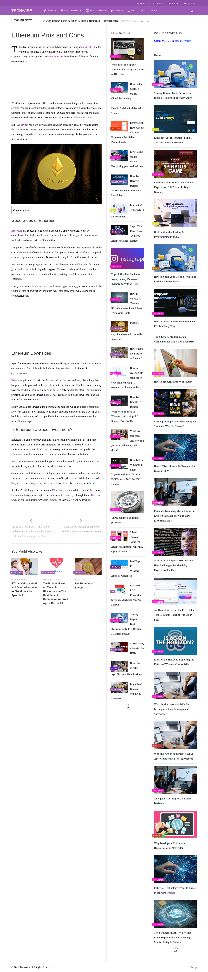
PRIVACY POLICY (156, 3)
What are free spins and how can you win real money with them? (127, 440)
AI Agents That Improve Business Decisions (172, 801)
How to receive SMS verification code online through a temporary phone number (127, 377)
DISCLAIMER (174, 3)
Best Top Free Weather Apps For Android (125, 568)
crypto (24, 124)
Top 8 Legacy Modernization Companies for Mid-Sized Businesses (174, 339)
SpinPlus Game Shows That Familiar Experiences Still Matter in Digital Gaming (174, 187)
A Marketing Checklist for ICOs (137, 648)
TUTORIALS (150, 10)
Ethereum (53, 56)
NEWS (49, 10)
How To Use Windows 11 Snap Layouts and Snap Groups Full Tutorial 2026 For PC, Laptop (127, 472)
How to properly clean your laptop (173, 381)
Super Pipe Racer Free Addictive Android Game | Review (126, 233)
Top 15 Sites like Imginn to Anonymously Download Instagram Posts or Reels (125, 279)
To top (193, 967)
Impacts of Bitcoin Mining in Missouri (126, 691)
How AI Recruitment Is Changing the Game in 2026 (174, 468)
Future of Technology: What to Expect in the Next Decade (175, 890)
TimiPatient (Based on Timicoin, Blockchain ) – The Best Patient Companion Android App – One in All (55, 593)
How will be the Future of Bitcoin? (136, 353)
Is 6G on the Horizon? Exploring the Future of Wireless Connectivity (174, 662)
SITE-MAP (140, 3)
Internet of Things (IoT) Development (127, 210)
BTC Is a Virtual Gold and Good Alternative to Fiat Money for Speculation (24, 589)
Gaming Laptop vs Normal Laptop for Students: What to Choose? (175, 424)
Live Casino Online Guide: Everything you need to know (127, 159)
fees (48, 394)
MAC (133, 10)
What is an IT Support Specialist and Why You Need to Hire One (127, 69)
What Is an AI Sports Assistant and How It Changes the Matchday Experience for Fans (173, 565)
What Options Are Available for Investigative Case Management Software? (171, 709)
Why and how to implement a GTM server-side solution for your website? (174, 756)
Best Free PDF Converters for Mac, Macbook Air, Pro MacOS (126, 594)
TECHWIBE (21, 10)
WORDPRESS (71, 10)
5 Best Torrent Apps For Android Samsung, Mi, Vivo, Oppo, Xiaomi (127, 541)
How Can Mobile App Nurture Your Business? (127, 668)
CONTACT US (189, 3)
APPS (117, 10)
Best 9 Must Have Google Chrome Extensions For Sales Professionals (127, 132)
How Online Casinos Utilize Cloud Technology (127, 91)
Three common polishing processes (125, 520)
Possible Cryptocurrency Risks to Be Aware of (126, 331)
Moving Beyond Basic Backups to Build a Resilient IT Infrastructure (173, 95)
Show (26, 210)
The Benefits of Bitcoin (84, 585)
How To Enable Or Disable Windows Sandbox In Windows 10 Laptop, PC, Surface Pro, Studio (126, 409)
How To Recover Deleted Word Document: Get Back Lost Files (126, 185)
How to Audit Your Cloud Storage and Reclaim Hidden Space (175, 279)
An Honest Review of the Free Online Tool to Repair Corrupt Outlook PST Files (174, 614)
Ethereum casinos (83, 117)
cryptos (89, 47)
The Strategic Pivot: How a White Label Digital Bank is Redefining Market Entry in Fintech (172, 937)
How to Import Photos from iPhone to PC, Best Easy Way (174, 323)
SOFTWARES (97, 10)
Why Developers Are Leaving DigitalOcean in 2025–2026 (170, 845)
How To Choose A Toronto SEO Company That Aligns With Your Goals (126, 303)
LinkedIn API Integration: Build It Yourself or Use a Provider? (77, 21)
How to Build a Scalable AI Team (126, 110)
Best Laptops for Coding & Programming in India (169, 234)
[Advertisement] (42, 73)
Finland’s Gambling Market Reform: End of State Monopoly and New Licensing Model (174, 515)
